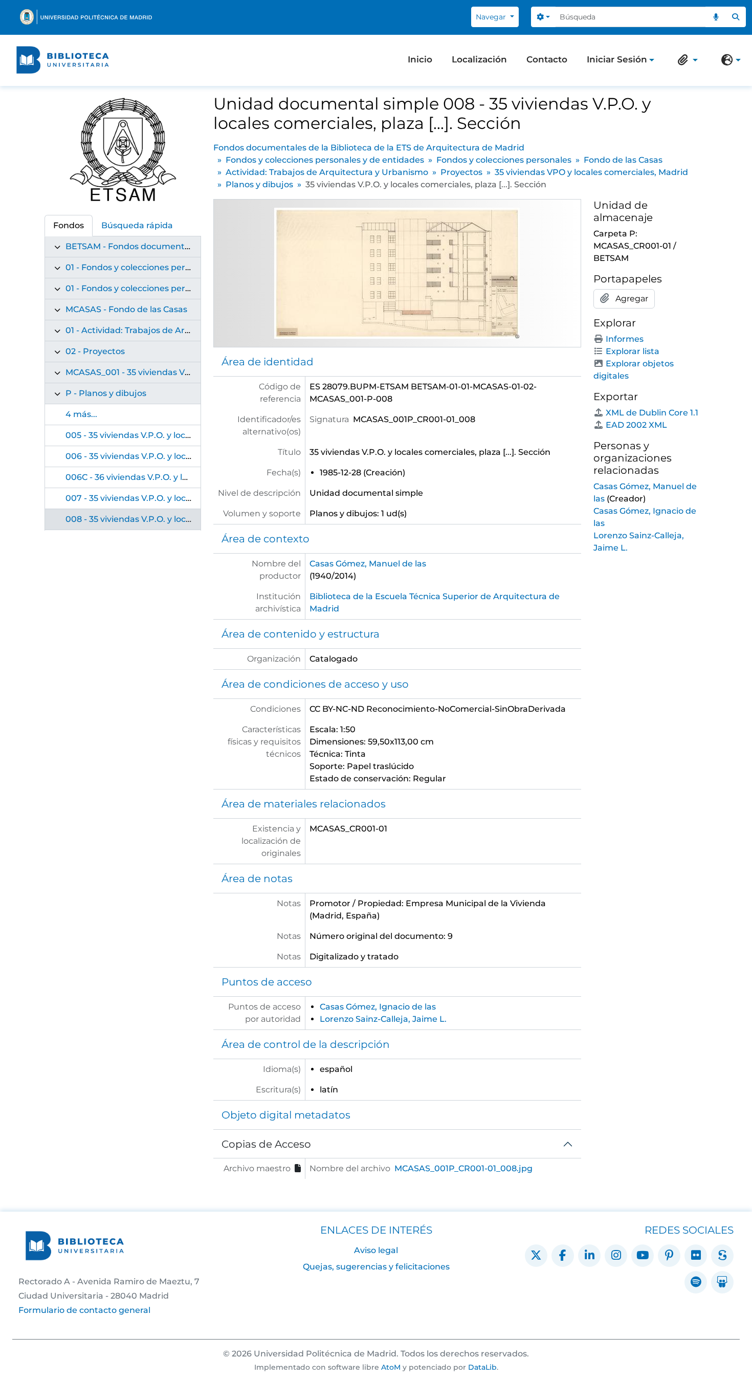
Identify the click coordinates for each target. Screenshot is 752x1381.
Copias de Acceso (266, 1144)
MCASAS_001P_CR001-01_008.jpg (463, 1168)
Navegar (492, 16)
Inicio (420, 59)
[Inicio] (62, 59)
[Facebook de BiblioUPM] (562, 1255)
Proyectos (461, 172)
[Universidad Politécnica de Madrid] (86, 17)
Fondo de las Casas (623, 160)
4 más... (81, 414)
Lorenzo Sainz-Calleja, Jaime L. (383, 1019)
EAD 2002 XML (636, 425)
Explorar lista (632, 351)
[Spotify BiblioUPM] (695, 1282)
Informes (625, 339)
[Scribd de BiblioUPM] (722, 1255)
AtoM (391, 1367)
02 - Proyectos (95, 351)
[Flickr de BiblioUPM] (695, 1255)
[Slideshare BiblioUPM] (722, 1282)
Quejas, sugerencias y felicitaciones (376, 1267)
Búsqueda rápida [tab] (137, 225)
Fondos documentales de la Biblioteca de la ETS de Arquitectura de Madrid (368, 147)
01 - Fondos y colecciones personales (140, 288)
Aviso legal (376, 1250)
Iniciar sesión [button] (617, 60)
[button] (685, 60)
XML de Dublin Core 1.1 (652, 413)
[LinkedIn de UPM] (589, 1255)
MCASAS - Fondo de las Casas (126, 309)
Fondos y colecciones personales (503, 160)
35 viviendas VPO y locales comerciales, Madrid (591, 172)
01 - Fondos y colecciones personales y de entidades (172, 267)
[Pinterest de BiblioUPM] (669, 1255)
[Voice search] (715, 17)
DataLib (482, 1367)
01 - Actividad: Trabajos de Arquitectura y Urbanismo (174, 330)
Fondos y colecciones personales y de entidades (325, 160)
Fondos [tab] (68, 225)
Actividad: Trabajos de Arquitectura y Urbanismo (327, 172)
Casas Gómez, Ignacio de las (378, 1007)
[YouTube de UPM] (642, 1255)
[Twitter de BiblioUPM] (536, 1255)
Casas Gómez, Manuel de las (367, 563)
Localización (479, 59)
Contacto (546, 59)
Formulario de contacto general (84, 1310)
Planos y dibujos (259, 184)
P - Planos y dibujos (105, 393)
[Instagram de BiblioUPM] (616, 1255)
